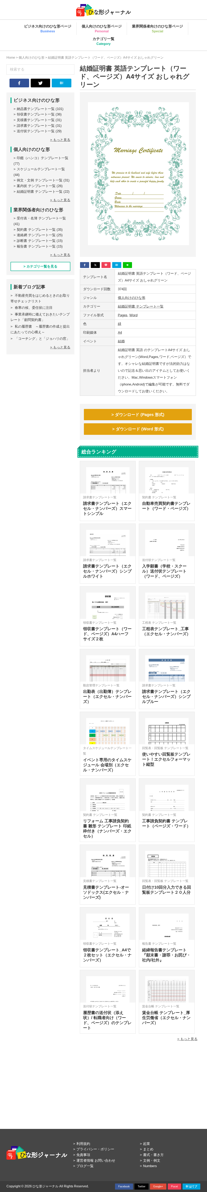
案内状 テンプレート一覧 (36, 186)
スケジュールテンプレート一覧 (41, 169)
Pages (122, 315)
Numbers (150, 1166)
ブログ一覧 (85, 1166)
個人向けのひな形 (131, 298)
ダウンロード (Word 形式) (140, 429)
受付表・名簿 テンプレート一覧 (41, 218)
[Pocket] (106, 265)
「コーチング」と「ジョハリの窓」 (42, 339)
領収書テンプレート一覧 (36, 114)
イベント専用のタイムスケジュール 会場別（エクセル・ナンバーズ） (107, 765)
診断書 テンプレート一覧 (36, 241)
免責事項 (83, 1155)
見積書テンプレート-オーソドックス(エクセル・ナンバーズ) (106, 892)
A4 (120, 333)
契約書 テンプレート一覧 (36, 230)
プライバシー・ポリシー (95, 1149)
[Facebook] (84, 265)
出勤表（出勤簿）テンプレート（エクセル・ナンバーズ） (107, 696)
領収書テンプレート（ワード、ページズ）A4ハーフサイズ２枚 (107, 634)
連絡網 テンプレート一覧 (36, 235)
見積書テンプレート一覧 (36, 120)
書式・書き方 (153, 1155)
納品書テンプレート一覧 (36, 109)
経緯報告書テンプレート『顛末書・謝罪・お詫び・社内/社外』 (166, 955)
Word (133, 315)
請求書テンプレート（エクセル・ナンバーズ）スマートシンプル (107, 508)
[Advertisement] (137, 1080)
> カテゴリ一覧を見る (40, 266)
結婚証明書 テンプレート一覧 (141, 306)
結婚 (121, 341)
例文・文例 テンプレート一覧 (39, 180)
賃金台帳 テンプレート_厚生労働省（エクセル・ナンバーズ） (166, 1017)
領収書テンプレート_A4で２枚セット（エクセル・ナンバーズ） (107, 955)
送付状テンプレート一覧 (36, 131)
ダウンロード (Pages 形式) (139, 414)
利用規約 (83, 1144)
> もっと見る (187, 1039)
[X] (95, 265)
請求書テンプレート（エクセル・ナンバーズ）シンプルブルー (166, 696)
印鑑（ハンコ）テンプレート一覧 (42, 158)
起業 (146, 1144)
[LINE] (127, 265)
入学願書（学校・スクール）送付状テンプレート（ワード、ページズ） (164, 571)
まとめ (148, 1149)
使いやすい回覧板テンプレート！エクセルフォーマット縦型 (166, 759)
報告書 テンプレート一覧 (36, 246)
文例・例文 (151, 1160)
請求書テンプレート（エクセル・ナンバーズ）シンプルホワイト (107, 571)
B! (61, 83)
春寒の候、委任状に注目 (34, 308)
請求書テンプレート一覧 (36, 126)
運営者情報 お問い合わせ (95, 1160)
